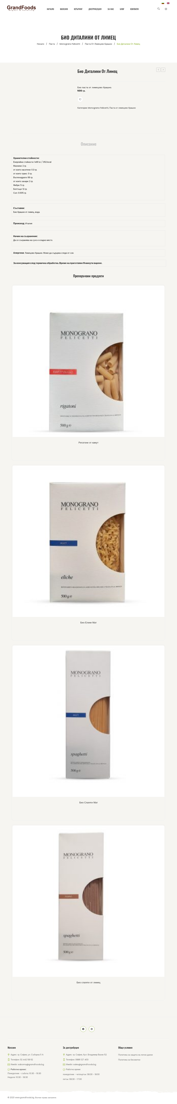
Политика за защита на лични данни (135, 1054)
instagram (92, 1029)
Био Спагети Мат (88, 802)
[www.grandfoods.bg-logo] (21, 8)
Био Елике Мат (88, 622)
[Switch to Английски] (168, 3)
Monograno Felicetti (70, 43)
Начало (50, 8)
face (83, 1029)
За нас (111, 8)
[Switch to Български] (163, 3)
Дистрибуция (94, 8)
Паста (52, 43)
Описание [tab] (88, 144)
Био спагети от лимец (88, 982)
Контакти (134, 8)
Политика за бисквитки (129, 1059)
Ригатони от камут (88, 442)
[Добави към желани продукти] (80, 99)
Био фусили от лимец (163, 70)
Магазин (64, 8)
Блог (122, 8)
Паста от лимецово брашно (98, 43)
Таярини (158, 70)
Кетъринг (78, 8)
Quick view (93, 362)
